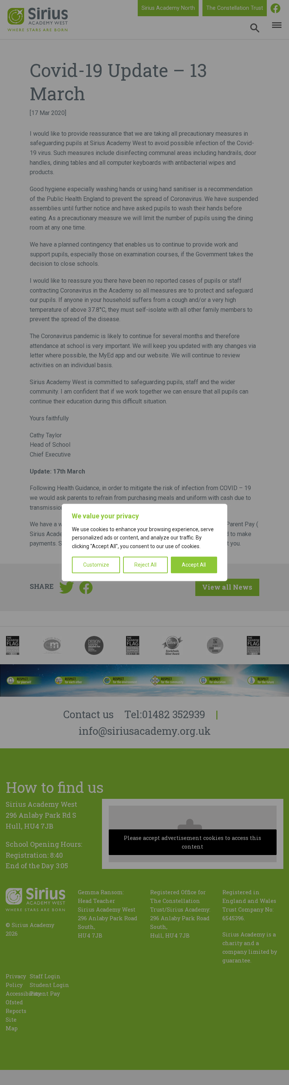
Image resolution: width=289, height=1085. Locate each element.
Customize (96, 565)
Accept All (194, 565)
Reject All (145, 565)
